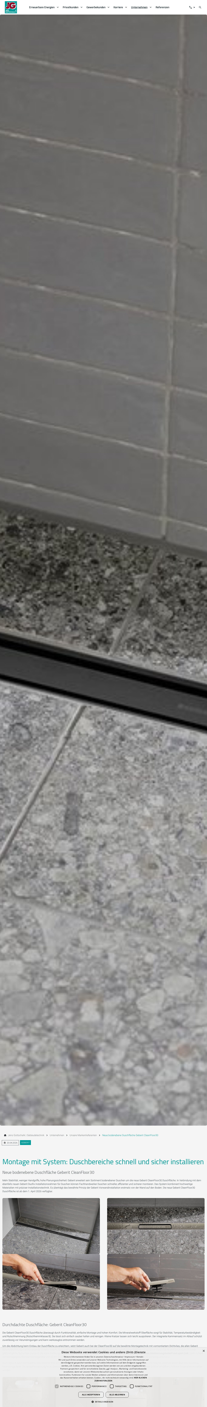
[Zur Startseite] (14, 7)
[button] (103, 1401)
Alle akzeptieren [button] (91, 1394)
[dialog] (103, 1377)
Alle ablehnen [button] (117, 1394)
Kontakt (140, 1356)
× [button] (203, 1351)
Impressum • (131, 1356)
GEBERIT (25, 1142)
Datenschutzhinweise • (114, 1356)
